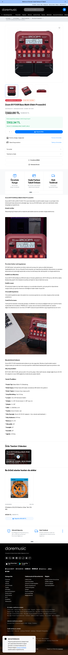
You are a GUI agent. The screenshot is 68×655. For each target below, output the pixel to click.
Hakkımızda (28, 579)
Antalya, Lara (37, 638)
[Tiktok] (23, 558)
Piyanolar (18, 14)
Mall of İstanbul (56, 615)
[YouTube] (13, 558)
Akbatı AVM (17, 609)
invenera (60, 649)
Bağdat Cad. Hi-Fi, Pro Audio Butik (45, 609)
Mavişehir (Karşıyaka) (42, 631)
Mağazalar (45, 4)
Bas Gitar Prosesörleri (37, 18)
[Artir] (11, 131)
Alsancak (16, 631)
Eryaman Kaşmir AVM (21, 623)
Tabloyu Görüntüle (56, 142)
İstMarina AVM (35, 615)
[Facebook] (6, 558)
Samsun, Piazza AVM (52, 640)
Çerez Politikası (49, 583)
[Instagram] (19, 558)
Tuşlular (24, 14)
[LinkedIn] (16, 558)
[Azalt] (7, 131)
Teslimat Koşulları (29, 587)
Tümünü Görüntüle (56, 137)
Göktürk (28, 615)
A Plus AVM (10, 609)
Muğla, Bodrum (42, 640)
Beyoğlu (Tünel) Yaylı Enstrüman (16, 615)
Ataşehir (33, 609)
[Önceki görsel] (8, 53)
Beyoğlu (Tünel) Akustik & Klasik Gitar (25, 611)
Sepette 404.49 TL (20, 518)
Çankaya (33, 631)
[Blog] (29, 558)
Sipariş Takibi (52, 4)
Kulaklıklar (7, 599)
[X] (9, 558)
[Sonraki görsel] (59, 53)
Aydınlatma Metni (49, 585)
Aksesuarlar (8, 601)
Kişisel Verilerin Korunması (52, 579)
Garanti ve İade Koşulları (31, 583)
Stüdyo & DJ (8, 593)
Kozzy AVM (48, 615)
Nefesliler (49, 14)
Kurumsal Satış (29, 593)
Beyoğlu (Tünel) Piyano (50, 613)
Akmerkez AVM (26, 609)
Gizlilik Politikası (49, 581)
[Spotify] (26, 558)
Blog (42, 4)
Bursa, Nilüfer (45, 638)
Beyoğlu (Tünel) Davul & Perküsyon (45, 611)
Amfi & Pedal (36, 14)
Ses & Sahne (8, 595)
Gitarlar (30, 14)
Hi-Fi (6, 597)
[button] (34, 137)
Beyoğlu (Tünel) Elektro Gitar (15, 613)
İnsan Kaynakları (29, 581)
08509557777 (62, 4)
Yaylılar (43, 14)
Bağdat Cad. (10, 611)
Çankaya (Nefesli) (25, 631)
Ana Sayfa (8, 18)
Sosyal (38, 4)
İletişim (57, 4)
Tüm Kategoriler (7, 14)
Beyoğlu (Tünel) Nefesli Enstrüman (33, 613)
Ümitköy (34, 623)
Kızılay (29, 623)
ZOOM (26, 108)
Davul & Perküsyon (58, 14)
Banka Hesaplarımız (30, 585)
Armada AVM (10, 623)
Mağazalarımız (29, 595)
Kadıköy (42, 615)
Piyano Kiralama (29, 591)
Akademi (34, 4)
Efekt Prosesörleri (25, 18)
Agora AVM (10, 631)
